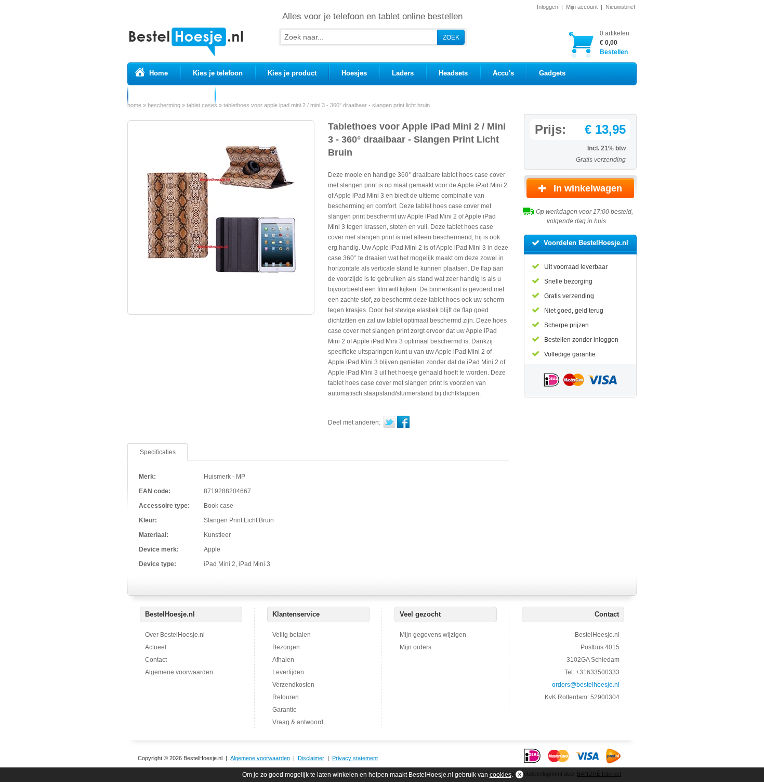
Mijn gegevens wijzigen (433, 634)
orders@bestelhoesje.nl (586, 684)
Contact (156, 659)
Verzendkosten (293, 684)
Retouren (285, 697)
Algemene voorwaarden (179, 672)
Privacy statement (355, 758)
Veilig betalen (291, 634)
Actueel (155, 647)
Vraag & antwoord (297, 722)
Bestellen (614, 43)
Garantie (284, 709)
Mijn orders (415, 647)
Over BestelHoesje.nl (175, 634)
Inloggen (547, 7)
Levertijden (288, 672)
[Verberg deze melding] (518, 774)
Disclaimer (311, 758)
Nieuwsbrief (620, 7)
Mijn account (582, 7)
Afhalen (283, 659)
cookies (500, 774)
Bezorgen (286, 647)
